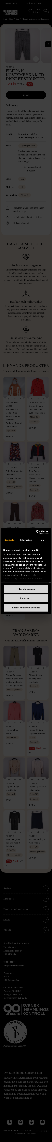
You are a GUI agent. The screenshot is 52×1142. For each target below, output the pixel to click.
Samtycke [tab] (9, 540)
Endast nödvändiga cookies (26, 607)
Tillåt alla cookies (26, 589)
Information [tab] (26, 540)
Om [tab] (42, 540)
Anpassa (24, 598)
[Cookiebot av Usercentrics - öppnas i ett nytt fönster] (37, 532)
